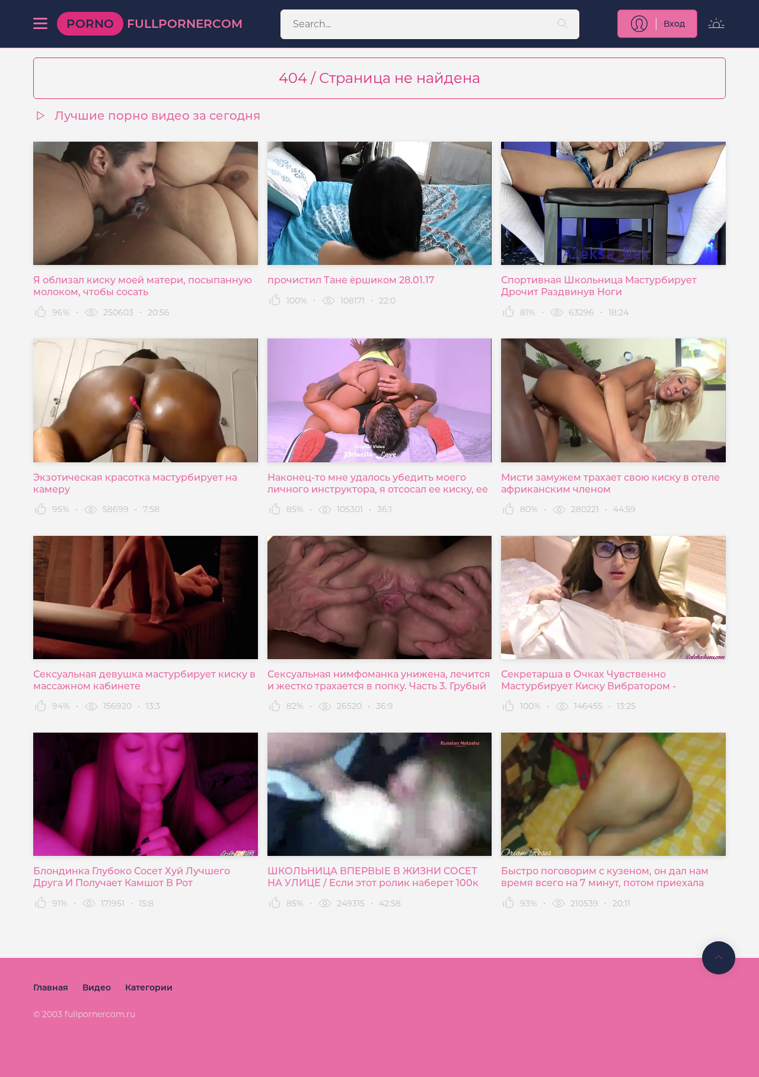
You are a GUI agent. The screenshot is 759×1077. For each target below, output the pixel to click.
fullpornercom (154, 24)
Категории (149, 987)
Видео (96, 987)
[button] (40, 24)
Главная (50, 987)
